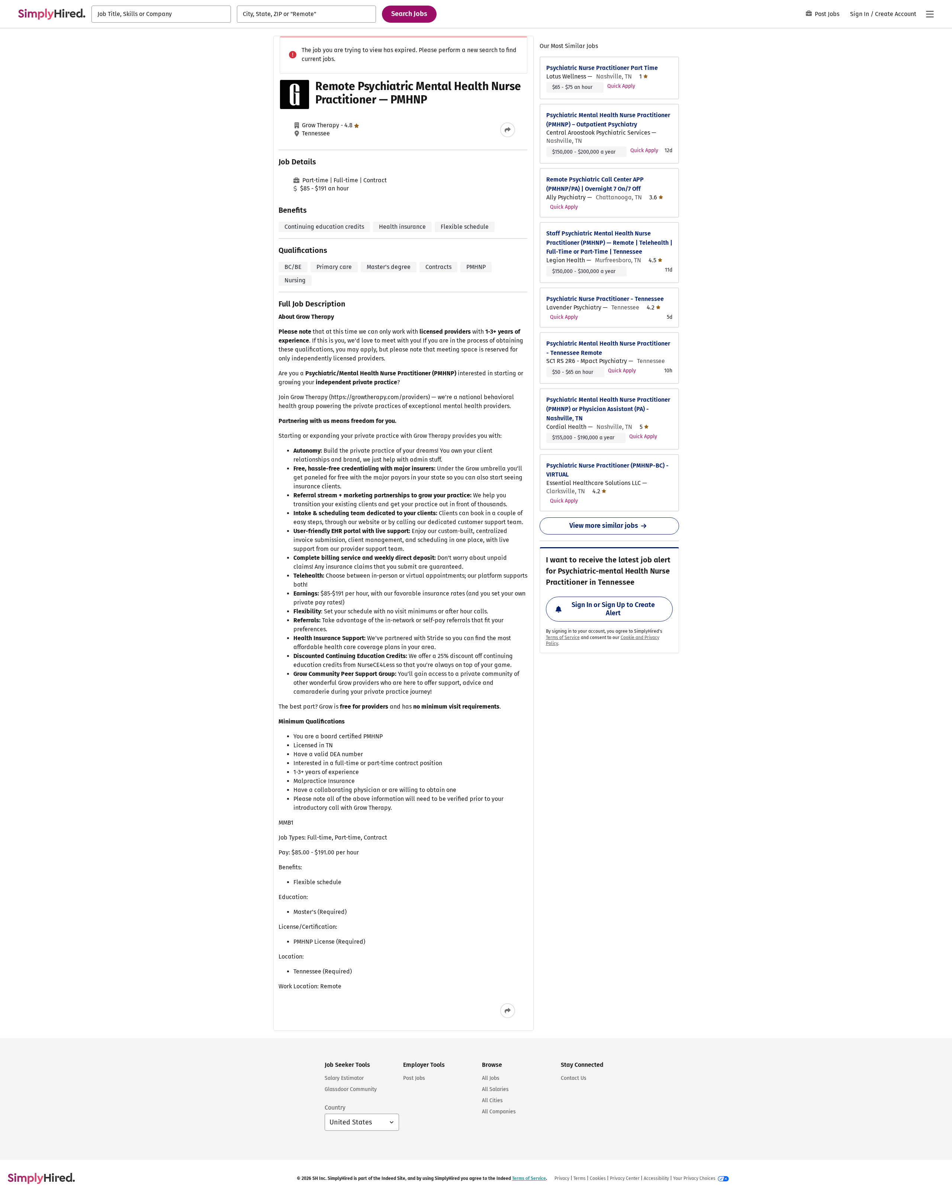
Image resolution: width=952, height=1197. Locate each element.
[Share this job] (507, 129)
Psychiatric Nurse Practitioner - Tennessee (605, 298)
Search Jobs (409, 14)
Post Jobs (827, 13)
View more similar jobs (603, 526)
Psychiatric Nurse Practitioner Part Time (602, 67)
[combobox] (161, 14)
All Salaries (495, 1089)
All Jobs (490, 1078)
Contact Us (573, 1078)
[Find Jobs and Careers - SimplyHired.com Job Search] (52, 14)
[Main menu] (929, 14)
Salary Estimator (344, 1078)
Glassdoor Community (351, 1089)
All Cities (492, 1100)
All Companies (499, 1111)
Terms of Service (563, 637)
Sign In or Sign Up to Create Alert (613, 609)
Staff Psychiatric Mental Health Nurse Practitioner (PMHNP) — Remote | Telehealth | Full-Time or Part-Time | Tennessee (609, 243)
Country (335, 1107)
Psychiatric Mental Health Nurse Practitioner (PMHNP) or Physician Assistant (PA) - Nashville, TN (608, 409)
